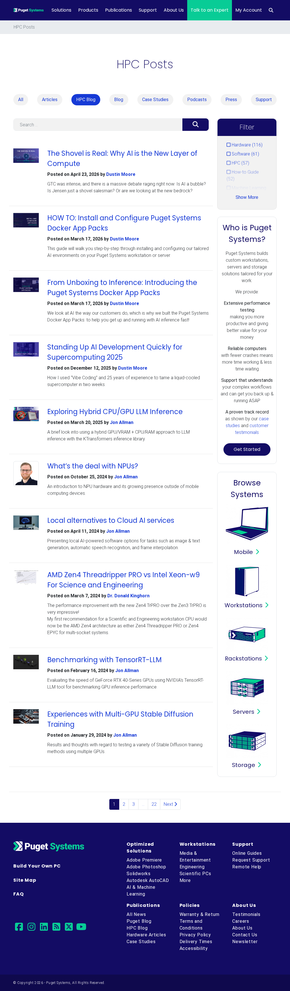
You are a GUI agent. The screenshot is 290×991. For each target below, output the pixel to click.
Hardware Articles (146, 934)
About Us (174, 10)
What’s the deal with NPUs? (92, 466)
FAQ (18, 894)
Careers (240, 921)
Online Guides (247, 853)
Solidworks (139, 873)
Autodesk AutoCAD (148, 880)
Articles (49, 99)
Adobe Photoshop (146, 866)
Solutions (61, 10)
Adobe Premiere (144, 860)
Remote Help (246, 866)
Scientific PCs (195, 873)
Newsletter (244, 941)
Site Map (24, 880)
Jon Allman (121, 422)
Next (169, 804)
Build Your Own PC (37, 866)
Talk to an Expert (210, 10)
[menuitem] (271, 10)
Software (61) (245, 154)
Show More (247, 197)
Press (231, 99)
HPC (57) (240, 163)
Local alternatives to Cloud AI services (110, 520)
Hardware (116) (247, 145)
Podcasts (197, 99)
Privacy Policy (195, 934)
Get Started (247, 449)
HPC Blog (85, 99)
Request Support (251, 860)
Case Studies (155, 99)
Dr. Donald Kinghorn (128, 595)
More (185, 880)
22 (154, 804)
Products (88, 10)
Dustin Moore (120, 174)
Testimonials (246, 914)
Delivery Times (196, 941)
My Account (248, 10)
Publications (118, 10)
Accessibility (194, 948)
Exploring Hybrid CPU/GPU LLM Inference (115, 411)
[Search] (195, 124)
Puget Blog (139, 921)
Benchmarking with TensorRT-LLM (104, 659)
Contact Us (244, 934)
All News (136, 914)
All (20, 99)
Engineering (192, 866)
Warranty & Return (200, 914)
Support (148, 10)
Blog (118, 99)
